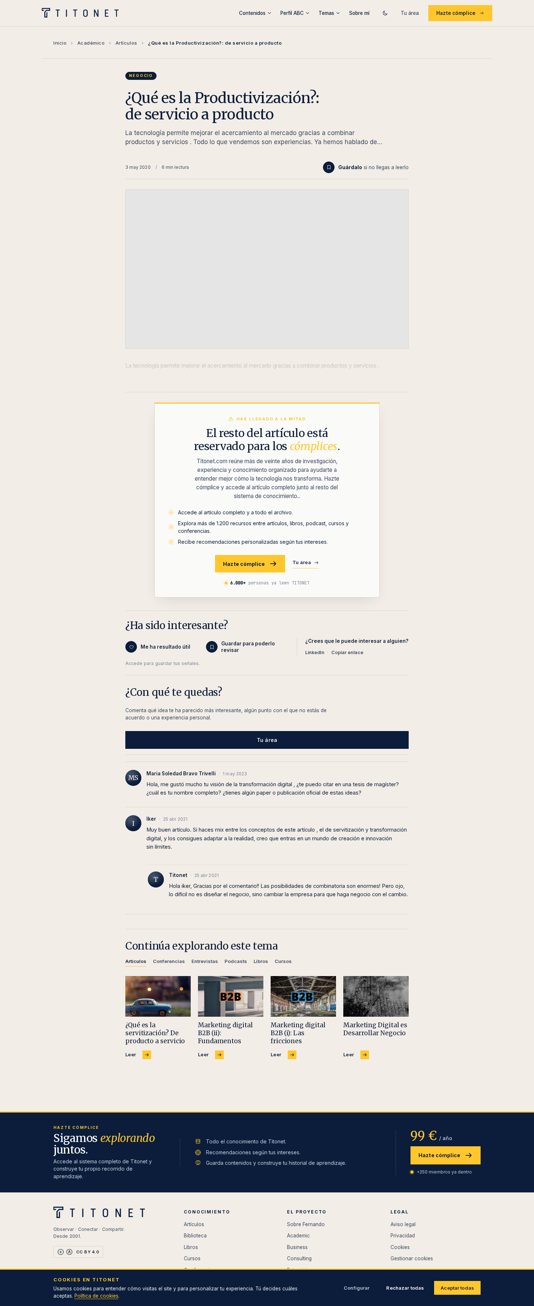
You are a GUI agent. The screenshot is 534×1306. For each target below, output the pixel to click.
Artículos (126, 43)
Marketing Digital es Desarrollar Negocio (375, 1029)
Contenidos (252, 13)
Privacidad (403, 1235)
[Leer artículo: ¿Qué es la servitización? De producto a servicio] (158, 996)
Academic (298, 1235)
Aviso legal (403, 1224)
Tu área (410, 13)
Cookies (400, 1247)
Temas (326, 13)
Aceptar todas (457, 1288)
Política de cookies (96, 1296)
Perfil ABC (292, 13)
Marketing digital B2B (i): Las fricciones (298, 1033)
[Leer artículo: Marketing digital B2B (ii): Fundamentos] (230, 996)
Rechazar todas (405, 1288)
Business (297, 1247)
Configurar (356, 1288)
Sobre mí (359, 13)
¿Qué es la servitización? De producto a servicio (155, 1033)
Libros (191, 1247)
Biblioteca (195, 1235)
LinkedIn (314, 652)
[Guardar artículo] (329, 167)
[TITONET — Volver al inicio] (83, 13)
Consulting (299, 1258)
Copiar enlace (347, 652)
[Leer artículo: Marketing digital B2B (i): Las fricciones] (303, 996)
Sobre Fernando (306, 1224)
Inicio (59, 43)
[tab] (135, 962)
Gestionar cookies (412, 1258)
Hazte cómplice (456, 13)
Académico (91, 43)
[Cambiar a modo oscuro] (385, 13)
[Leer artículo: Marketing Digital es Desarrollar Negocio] (376, 996)
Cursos (192, 1258)
